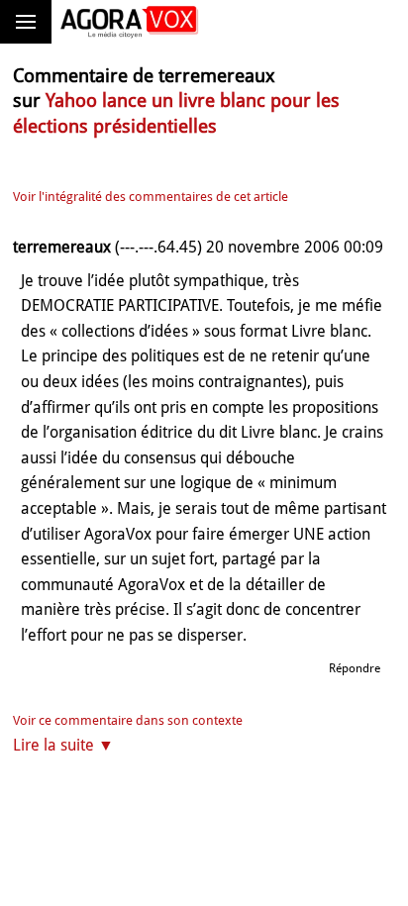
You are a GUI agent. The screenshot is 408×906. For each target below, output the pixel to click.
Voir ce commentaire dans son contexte (128, 720)
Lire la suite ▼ (63, 745)
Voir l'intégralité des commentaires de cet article (150, 196)
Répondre (354, 668)
